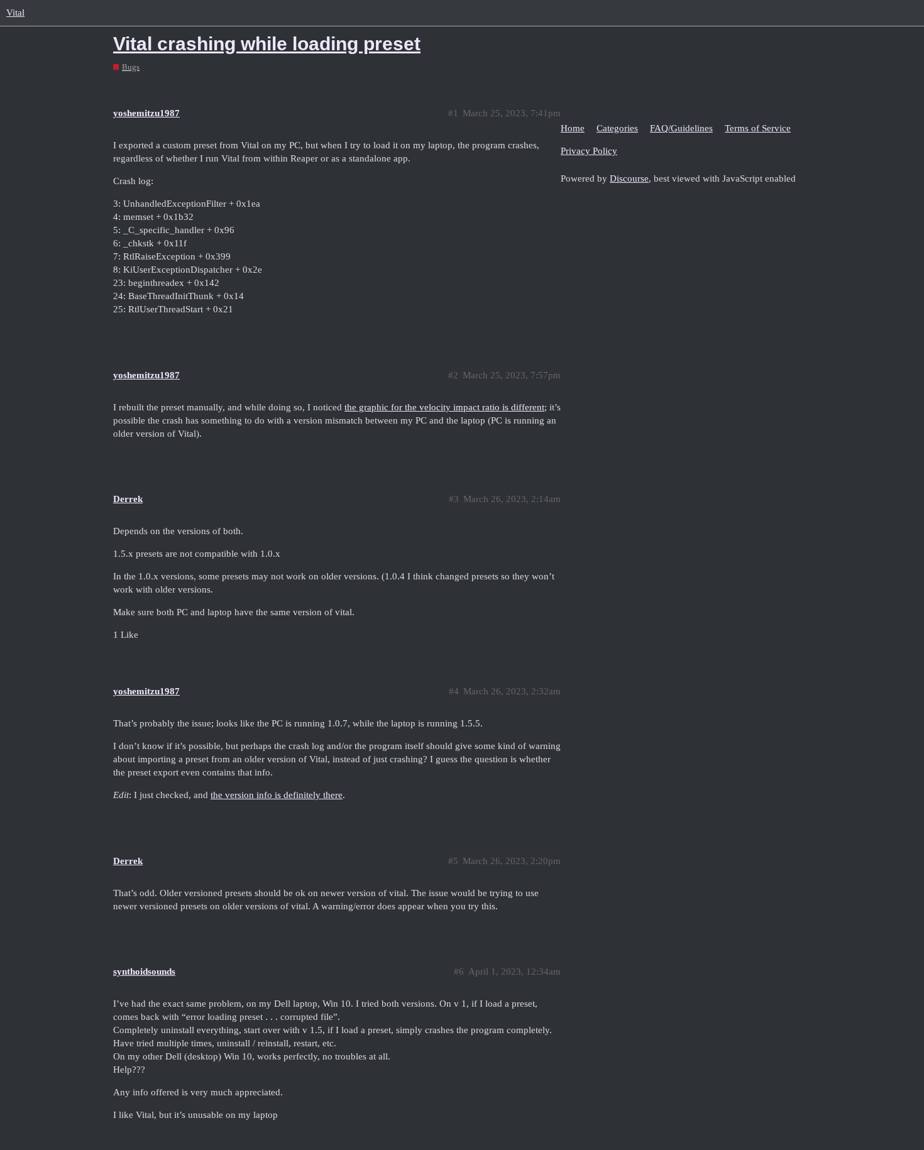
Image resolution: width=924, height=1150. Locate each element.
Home (573, 128)
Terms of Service (758, 128)
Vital (15, 13)
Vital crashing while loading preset (267, 43)
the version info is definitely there (277, 795)
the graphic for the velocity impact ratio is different (444, 407)
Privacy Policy (589, 151)
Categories (617, 128)
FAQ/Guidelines (681, 128)
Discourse (629, 178)
